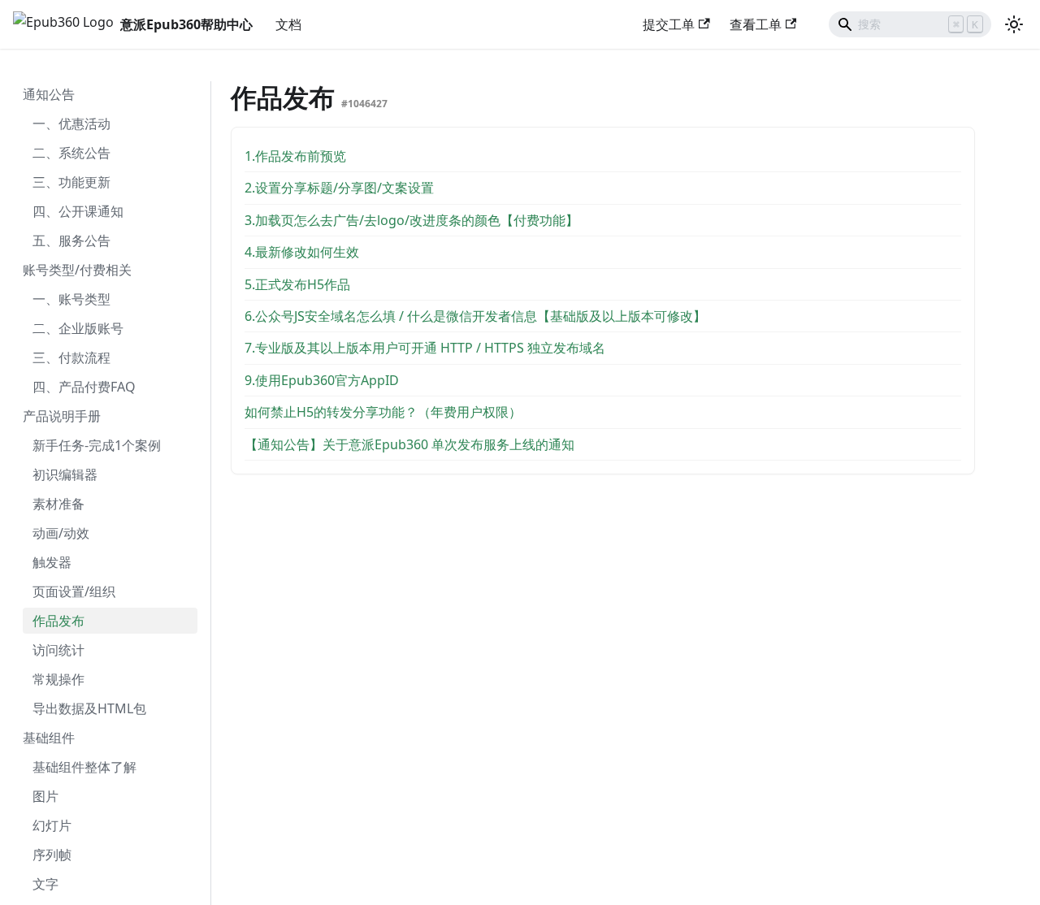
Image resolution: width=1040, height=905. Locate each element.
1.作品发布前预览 (295, 156)
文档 (288, 24)
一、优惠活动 (71, 123)
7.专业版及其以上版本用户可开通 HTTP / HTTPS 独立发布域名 (425, 348)
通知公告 (49, 94)
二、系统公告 (71, 153)
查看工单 (756, 24)
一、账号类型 (71, 299)
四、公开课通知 (78, 211)
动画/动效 (60, 533)
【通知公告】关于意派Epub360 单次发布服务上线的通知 (409, 444)
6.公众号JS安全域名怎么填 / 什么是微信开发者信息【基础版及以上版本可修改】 (475, 316)
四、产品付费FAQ (84, 387)
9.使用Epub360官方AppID (322, 380)
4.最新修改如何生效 (302, 252)
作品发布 (58, 621)
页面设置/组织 (73, 591)
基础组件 (49, 738)
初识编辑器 (65, 474)
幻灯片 (52, 825)
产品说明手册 (62, 416)
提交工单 (669, 24)
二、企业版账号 (78, 328)
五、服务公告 (71, 240)
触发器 (52, 562)
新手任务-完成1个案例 (96, 445)
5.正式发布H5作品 (297, 284)
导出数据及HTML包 (89, 708)
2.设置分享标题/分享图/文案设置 (339, 188)
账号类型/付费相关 (77, 270)
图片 (45, 796)
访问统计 (58, 650)
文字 (45, 884)
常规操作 (58, 679)
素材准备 (58, 504)
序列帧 (52, 855)
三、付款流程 (71, 357)
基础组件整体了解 (84, 767)
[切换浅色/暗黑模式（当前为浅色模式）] (1014, 24)
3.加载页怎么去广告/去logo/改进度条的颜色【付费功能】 (411, 220)
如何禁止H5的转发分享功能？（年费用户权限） (383, 412)
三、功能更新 (71, 182)
